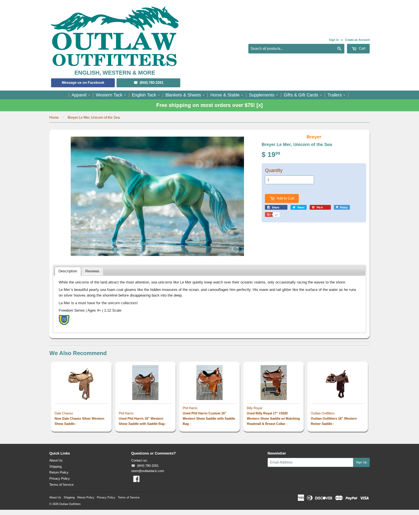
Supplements (262, 95)
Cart (361, 48)
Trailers (335, 95)
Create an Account (357, 39)
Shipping (55, 466)
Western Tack (110, 95)
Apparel (80, 95)
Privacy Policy (59, 478)
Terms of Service (61, 484)
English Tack (144, 95)
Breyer (314, 136)
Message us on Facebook (83, 82)
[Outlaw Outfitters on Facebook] (136, 480)
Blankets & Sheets (183, 95)
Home (54, 117)
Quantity (274, 170)
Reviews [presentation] (92, 271)
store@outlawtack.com (147, 471)
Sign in (334, 39)
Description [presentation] (67, 271)
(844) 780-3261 (151, 82)
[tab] (68, 271)
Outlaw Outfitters (70, 504)
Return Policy (59, 472)
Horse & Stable (225, 95)
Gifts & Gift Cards (301, 95)
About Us (56, 460)
